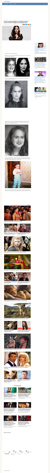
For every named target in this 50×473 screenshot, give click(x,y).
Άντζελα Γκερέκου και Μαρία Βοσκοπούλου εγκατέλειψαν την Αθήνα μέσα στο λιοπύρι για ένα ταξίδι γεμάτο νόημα (23, 423)
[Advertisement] (25, 11)
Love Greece (7, 1)
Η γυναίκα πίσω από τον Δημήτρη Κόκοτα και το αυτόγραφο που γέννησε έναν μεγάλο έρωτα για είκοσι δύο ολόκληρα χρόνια (9, 410)
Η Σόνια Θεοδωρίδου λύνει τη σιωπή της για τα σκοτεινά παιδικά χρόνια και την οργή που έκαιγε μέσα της (24, 409)
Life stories (36, 68)
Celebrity (14, 24)
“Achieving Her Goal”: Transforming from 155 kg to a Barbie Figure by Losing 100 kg (40, 93)
